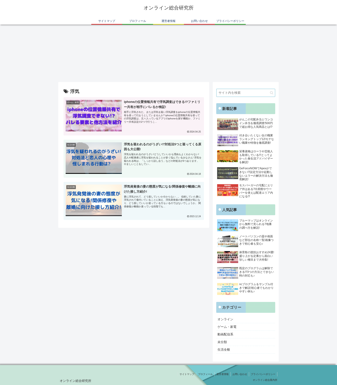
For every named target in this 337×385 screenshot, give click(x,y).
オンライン (225, 319)
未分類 (222, 342)
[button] (272, 93)
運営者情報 (222, 374)
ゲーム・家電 (226, 327)
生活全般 (223, 349)
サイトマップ (187, 374)
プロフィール (205, 374)
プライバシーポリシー (263, 374)
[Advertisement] (168, 53)
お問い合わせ (239, 374)
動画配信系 (225, 334)
